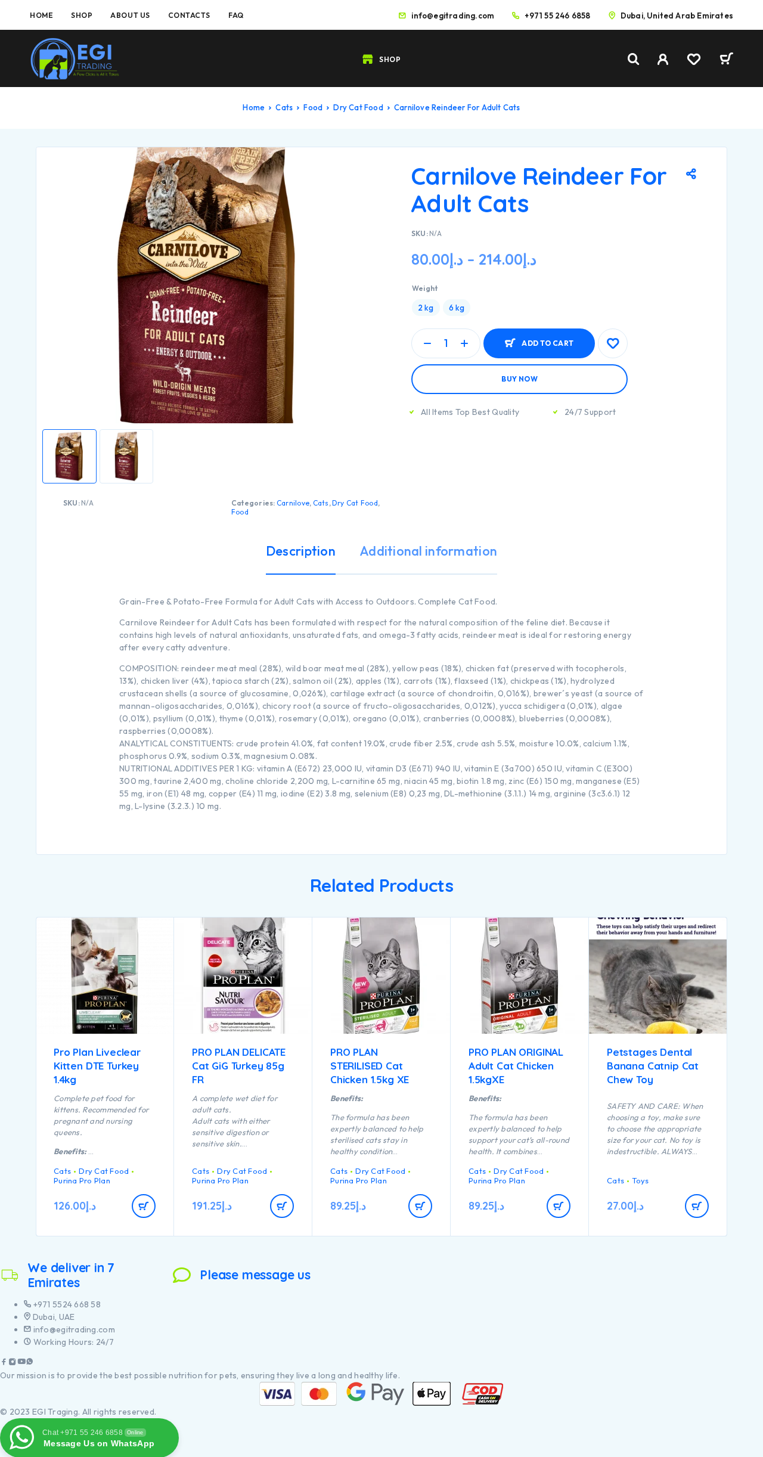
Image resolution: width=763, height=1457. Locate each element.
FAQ (236, 15)
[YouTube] (21, 1363)
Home (41, 15)
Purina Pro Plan (82, 1180)
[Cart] (726, 60)
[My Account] (663, 59)
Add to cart (547, 338)
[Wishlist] (694, 61)
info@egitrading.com (452, 15)
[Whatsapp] (30, 1363)
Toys (640, 1180)
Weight (425, 288)
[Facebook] (4, 1363)
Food (312, 107)
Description (301, 550)
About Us (130, 15)
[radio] (426, 307)
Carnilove (293, 502)
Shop (81, 15)
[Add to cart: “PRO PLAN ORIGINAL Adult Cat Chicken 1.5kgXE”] (558, 1206)
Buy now (519, 378)
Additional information (428, 550)
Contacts (189, 15)
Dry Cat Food (358, 107)
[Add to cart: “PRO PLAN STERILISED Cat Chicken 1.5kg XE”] (420, 1206)
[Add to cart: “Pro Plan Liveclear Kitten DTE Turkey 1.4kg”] (144, 1206)
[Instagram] (12, 1363)
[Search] (634, 59)
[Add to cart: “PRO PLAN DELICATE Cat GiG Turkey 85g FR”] (282, 1206)
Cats (284, 107)
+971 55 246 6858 (557, 15)
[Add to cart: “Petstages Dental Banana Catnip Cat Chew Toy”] (697, 1206)
